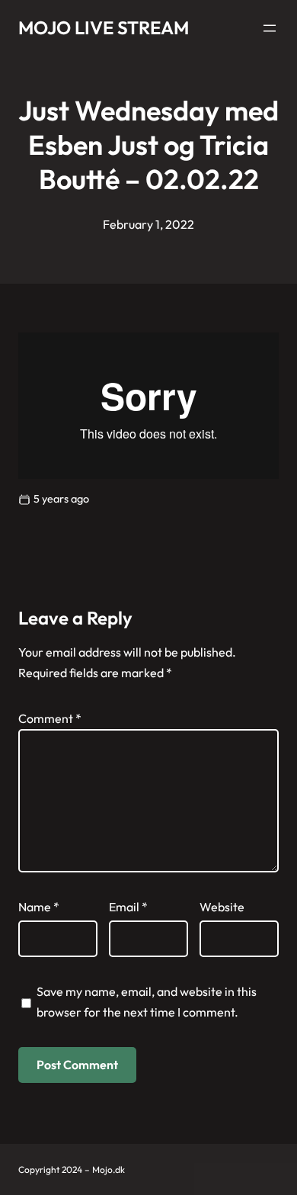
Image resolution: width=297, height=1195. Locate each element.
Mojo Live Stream (103, 27)
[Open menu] (269, 28)
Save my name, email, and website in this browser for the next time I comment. (147, 1002)
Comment (49, 718)
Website (222, 906)
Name (38, 906)
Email (128, 906)
